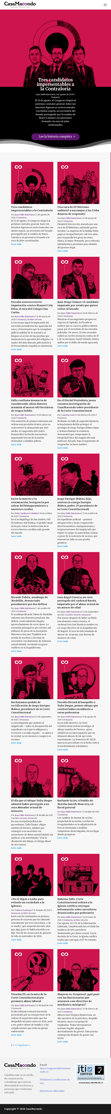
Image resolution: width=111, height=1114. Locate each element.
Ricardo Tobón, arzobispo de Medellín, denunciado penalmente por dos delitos (29, 601)
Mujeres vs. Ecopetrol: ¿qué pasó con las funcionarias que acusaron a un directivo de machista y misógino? (78, 999)
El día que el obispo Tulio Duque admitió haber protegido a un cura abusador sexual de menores (31, 806)
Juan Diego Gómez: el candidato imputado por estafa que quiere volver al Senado (78, 305)
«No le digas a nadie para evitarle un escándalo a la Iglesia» (27, 902)
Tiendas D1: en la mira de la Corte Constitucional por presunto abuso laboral (28, 998)
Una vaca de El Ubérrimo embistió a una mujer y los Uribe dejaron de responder (78, 210)
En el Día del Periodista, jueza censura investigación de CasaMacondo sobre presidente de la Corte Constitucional (78, 405)
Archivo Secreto (34, 319)
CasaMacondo (68, 415)
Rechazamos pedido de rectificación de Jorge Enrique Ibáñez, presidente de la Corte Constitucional (30, 707)
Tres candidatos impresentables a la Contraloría (55, 84)
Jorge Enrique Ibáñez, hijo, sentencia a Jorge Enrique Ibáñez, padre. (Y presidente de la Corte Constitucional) (77, 504)
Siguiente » (24, 1045)
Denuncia (55, 97)
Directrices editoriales (52, 1091)
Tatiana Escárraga (23, 910)
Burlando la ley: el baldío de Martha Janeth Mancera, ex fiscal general (75, 804)
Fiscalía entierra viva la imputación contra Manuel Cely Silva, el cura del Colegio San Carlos (32, 307)
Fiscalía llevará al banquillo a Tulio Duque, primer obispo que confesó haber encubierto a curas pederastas (77, 707)
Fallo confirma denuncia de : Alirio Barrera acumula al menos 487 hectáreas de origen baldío (32, 405)
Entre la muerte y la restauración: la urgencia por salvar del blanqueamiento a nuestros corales (30, 504)
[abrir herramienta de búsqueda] (100, 4)
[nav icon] (105, 5)
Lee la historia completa (55, 136)
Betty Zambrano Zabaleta (26, 513)
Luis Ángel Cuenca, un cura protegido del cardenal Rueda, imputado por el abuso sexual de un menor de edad (78, 602)
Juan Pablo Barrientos (46, 94)
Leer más (16, 244)
